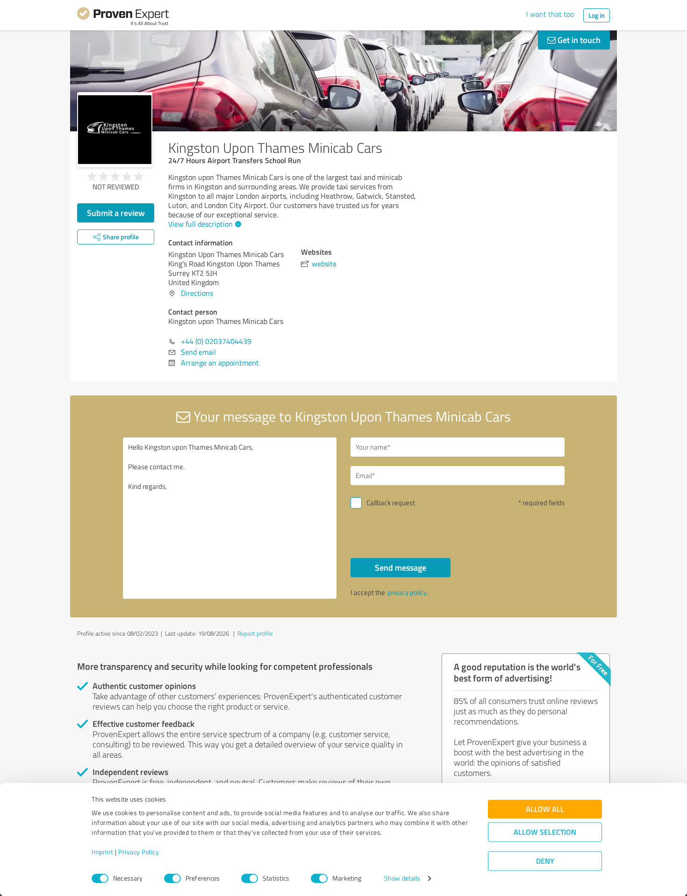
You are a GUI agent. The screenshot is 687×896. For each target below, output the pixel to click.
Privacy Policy (138, 852)
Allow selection (545, 832)
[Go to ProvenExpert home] (123, 18)
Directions (197, 293)
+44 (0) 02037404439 (216, 341)
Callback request (390, 503)
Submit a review (116, 213)
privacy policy (407, 592)
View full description (200, 224)
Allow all (545, 809)
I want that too (550, 14)
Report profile (255, 633)
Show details (402, 878)
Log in (596, 15)
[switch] (172, 878)
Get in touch (578, 40)
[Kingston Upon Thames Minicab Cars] (114, 129)
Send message (400, 567)
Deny (545, 861)
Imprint (103, 852)
